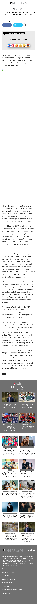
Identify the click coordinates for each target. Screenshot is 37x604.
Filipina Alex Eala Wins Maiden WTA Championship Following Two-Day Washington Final (9, 427)
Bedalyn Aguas (8, 21)
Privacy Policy (6, 586)
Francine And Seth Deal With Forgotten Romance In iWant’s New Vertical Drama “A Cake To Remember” (27, 452)
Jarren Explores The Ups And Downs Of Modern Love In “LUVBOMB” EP (27, 474)
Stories (3, 374)
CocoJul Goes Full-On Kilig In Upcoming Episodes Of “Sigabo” (27, 516)
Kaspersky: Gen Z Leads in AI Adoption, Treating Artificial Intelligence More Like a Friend (10, 474)
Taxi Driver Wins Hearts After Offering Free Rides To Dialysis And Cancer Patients (27, 496)
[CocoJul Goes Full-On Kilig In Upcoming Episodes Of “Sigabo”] (27, 507)
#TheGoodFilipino (27, 491)
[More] (25, 25)
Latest (9, 470)
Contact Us (5, 569)
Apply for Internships (8, 576)
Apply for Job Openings (8, 572)
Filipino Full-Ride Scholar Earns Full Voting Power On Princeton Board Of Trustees (10, 406)
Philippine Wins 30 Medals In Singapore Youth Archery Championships (27, 427)
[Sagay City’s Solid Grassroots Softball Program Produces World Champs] (27, 397)
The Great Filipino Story (27, 533)
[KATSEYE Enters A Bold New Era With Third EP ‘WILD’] (10, 485)
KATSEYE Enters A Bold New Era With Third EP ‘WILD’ (10, 495)
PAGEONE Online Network (10, 447)
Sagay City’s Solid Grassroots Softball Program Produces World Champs (27, 405)
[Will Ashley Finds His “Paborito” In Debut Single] (10, 507)
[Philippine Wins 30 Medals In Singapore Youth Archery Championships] (27, 418)
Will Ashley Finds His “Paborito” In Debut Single (10, 516)
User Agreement (7, 582)
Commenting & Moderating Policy (12, 589)
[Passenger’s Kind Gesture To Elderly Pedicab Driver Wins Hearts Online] (10, 527)
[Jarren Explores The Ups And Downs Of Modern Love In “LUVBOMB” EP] (27, 464)
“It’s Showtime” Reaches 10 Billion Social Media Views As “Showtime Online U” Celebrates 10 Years (10, 452)
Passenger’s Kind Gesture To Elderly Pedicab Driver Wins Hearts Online (10, 537)
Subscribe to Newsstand (9, 579)
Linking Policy (6, 593)
